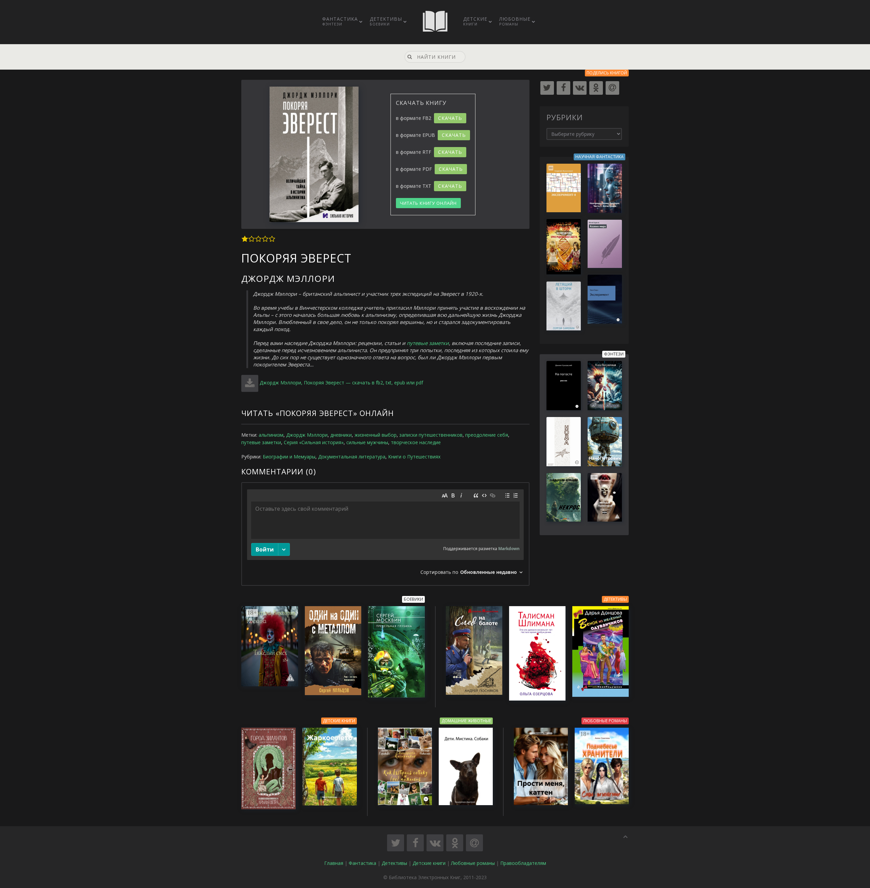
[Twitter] (547, 88)
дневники (341, 435)
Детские (475, 21)
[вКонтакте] (580, 88)
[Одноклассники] (596, 88)
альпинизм (271, 435)
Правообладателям (523, 863)
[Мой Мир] (612, 88)
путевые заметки (428, 343)
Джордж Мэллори (307, 435)
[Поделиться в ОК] (454, 842)
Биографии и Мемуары (289, 456)
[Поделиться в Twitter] (395, 842)
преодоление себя (486, 435)
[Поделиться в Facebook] (415, 842)
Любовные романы (473, 863)
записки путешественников (431, 435)
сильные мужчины (367, 442)
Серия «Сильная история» (314, 442)
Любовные (514, 21)
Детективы (386, 21)
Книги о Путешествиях (414, 456)
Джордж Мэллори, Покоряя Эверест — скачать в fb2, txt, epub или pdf (341, 382)
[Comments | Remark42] (385, 534)
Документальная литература (351, 456)
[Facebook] (563, 88)
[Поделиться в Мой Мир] (474, 842)
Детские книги (429, 863)
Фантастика (340, 21)
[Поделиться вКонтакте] (435, 842)
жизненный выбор (375, 435)
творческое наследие (416, 442)
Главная (333, 863)
